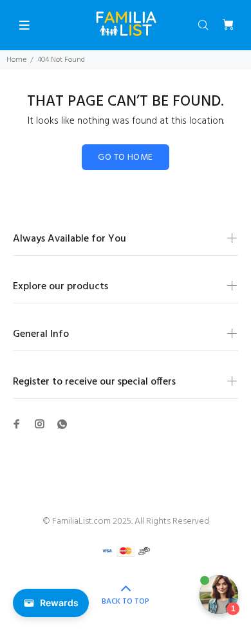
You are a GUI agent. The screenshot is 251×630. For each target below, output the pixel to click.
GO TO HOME (125, 157)
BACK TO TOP (125, 601)
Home (16, 59)
